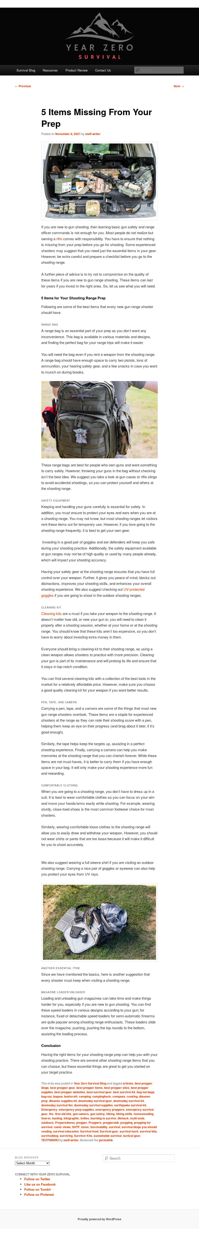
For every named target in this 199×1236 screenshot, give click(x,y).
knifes (85, 1118)
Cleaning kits (51, 613)
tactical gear (131, 1135)
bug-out (46, 1096)
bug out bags (145, 1092)
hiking (110, 1114)
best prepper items (89, 1087)
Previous (23, 86)
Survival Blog (26, 70)
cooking (132, 1096)
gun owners (81, 1114)
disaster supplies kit (63, 1101)
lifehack (123, 1118)
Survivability (99, 1127)
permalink (106, 1140)
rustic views (62, 1127)
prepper (81, 1122)
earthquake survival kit (130, 1105)
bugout (58, 1096)
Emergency (49, 1109)
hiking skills (124, 1114)
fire (51, 1114)
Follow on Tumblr (37, 1189)
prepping (126, 1122)
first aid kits (63, 1114)
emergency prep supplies (76, 1109)
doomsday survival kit (128, 1101)
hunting (57, 1118)
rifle (59, 238)
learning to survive (103, 1118)
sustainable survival (108, 1135)
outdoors (47, 1122)
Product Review (77, 70)
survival (114, 1127)
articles (128, 1083)
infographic (71, 1118)
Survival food (89, 1131)
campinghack (101, 1096)
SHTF (76, 1127)
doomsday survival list (57, 1105)
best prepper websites (69, 1092)
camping (85, 1096)
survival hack (129, 1131)
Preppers (95, 1122)
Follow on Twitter (37, 1179)
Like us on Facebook (40, 1184)
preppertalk (111, 1122)
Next (179, 86)
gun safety (97, 1114)
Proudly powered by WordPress (99, 1219)
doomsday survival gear (95, 1101)
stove (85, 1127)
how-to (45, 1118)
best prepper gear (62, 1087)
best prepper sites (116, 1087)
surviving (66, 1135)
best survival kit (124, 1092)
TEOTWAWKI (50, 1140)
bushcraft (70, 1096)
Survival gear (109, 1131)
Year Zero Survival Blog (90, 1083)
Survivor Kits (83, 1135)
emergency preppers (109, 1109)
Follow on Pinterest (39, 1194)
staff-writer (92, 134)
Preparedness (65, 1122)
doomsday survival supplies (93, 1105)
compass (118, 1096)
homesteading (143, 1114)
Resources (50, 70)
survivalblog (49, 1135)
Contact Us (103, 70)
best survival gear (99, 1092)
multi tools (137, 1118)
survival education (66, 1131)
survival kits (148, 1131)
